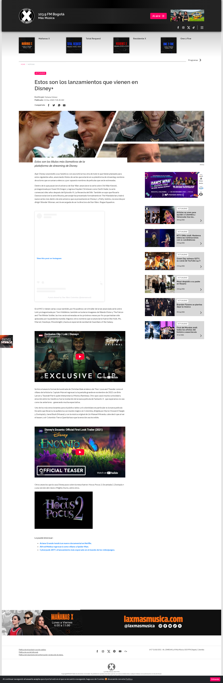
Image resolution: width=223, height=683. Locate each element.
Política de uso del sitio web (28, 652)
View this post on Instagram (49, 258)
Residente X (139, 38)
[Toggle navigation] (202, 27)
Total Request (93, 38)
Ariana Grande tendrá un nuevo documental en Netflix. (66, 543)
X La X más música (188, 27)
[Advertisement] (80, 577)
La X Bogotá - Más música (26, 16)
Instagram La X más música (183, 27)
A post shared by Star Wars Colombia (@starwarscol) (69, 297)
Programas (193, 60)
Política (129, 679)
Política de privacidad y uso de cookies (32, 650)
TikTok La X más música (193, 27)
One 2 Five (185, 38)
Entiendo (215, 679)
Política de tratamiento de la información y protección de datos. (41, 655)
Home (23, 64)
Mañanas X (44, 38)
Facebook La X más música (178, 27)
